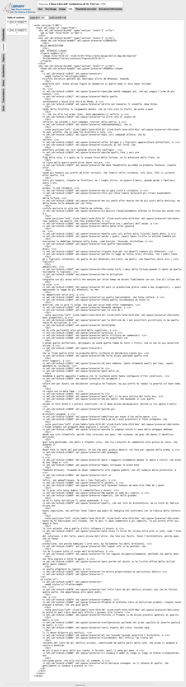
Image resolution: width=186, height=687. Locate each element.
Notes (3, 83)
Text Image (50, 9)
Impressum (80, 685)
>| (65, 18)
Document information (110, 9)
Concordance (3, 96)
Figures (3, 58)
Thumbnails (3, 35)
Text (40, 9)
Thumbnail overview (86, 9)
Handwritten (3, 71)
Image (62, 9)
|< (37, 18)
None (3, 108)
